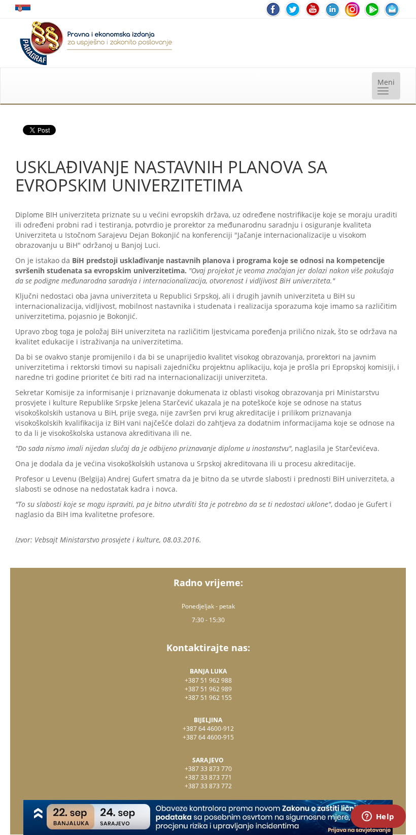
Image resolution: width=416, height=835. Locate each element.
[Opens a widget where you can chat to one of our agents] (378, 817)
